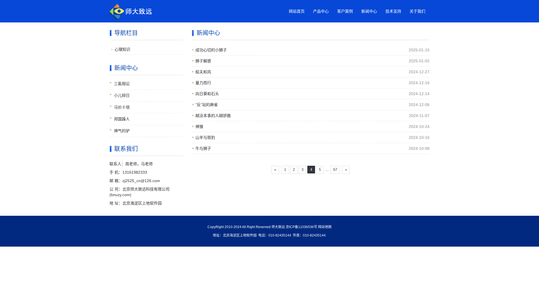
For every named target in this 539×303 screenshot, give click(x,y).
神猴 (199, 126)
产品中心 (321, 11)
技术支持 (393, 11)
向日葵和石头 (207, 93)
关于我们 (417, 11)
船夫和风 (203, 72)
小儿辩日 (122, 95)
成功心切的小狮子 (211, 50)
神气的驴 (122, 130)
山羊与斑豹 (205, 137)
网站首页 (297, 11)
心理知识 (122, 49)
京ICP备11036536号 (301, 227)
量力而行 (203, 83)
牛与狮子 (203, 148)
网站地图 (325, 227)
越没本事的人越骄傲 (213, 115)
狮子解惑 (203, 61)
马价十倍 (122, 107)
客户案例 (345, 11)
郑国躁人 (122, 119)
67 (335, 169)
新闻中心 (369, 11)
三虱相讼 (122, 83)
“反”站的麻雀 (206, 104)
